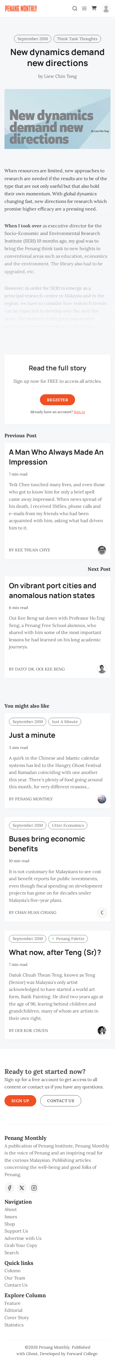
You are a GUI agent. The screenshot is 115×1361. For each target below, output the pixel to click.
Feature (12, 1303)
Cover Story (16, 1317)
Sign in (79, 411)
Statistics (13, 1325)
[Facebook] (9, 1188)
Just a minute (32, 735)
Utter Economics (68, 825)
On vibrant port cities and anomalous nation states (52, 590)
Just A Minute (65, 721)
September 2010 (33, 38)
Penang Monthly (54, 1347)
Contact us (60, 1100)
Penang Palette (70, 938)
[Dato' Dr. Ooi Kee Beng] (102, 669)
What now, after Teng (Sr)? (55, 952)
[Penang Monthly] (102, 799)
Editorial (13, 1310)
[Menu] (84, 8)
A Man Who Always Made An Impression (56, 457)
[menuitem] (57, 1209)
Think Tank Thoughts (77, 38)
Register (57, 399)
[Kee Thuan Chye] (102, 550)
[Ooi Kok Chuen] (102, 1030)
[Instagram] (34, 1188)
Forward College (82, 1353)
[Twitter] (22, 1188)
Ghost (32, 1353)
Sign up (20, 1100)
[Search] (75, 8)
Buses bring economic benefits (47, 843)
